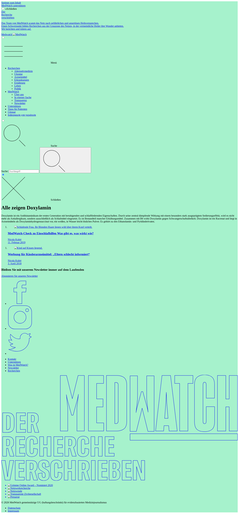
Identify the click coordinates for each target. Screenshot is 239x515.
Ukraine (18, 74)
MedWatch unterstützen (13, 5)
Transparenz (20, 100)
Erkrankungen (21, 80)
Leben (17, 85)
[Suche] (65, 160)
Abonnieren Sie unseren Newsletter (19, 276)
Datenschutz (14, 508)
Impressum (13, 510)
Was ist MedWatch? (18, 365)
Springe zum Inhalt (11, 2)
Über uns (19, 94)
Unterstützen (14, 106)
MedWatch (13, 91)
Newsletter (19, 103)
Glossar (12, 112)
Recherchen (14, 68)
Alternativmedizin (23, 71)
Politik (17, 88)
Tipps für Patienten (17, 109)
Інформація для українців (22, 115)
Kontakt (12, 359)
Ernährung (19, 82)
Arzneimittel (20, 77)
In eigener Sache (22, 97)
